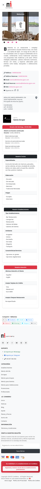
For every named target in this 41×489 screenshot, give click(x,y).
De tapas (4, 374)
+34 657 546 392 (11, 359)
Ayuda (3, 411)
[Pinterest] (21, 343)
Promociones (5, 388)
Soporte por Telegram (13, 355)
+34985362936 (16, 73)
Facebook (12, 320)
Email (34, 323)
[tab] (4, 42)
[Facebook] (15, 90)
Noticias (3, 404)
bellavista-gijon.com (15, 87)
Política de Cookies (34, 480)
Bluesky (30, 320)
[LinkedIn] (26, 343)
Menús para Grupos (7, 378)
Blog (2, 407)
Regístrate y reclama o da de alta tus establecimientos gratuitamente (20, 468)
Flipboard (7, 323)
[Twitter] (7, 343)
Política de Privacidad (20, 480)
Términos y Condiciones (8, 428)
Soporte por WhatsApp (12, 352)
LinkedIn (21, 320)
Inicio (3, 400)
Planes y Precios (6, 414)
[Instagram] (18, 90)
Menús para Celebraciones (9, 385)
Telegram (26, 323)
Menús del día (5, 371)
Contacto (4, 421)
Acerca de (4, 417)
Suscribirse (20, 451)
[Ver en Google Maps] (36, 97)
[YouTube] (16, 343)
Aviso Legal (8, 480)
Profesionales (5, 392)
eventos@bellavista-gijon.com (19, 80)
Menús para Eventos (7, 381)
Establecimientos (6, 368)
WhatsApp (16, 323)
